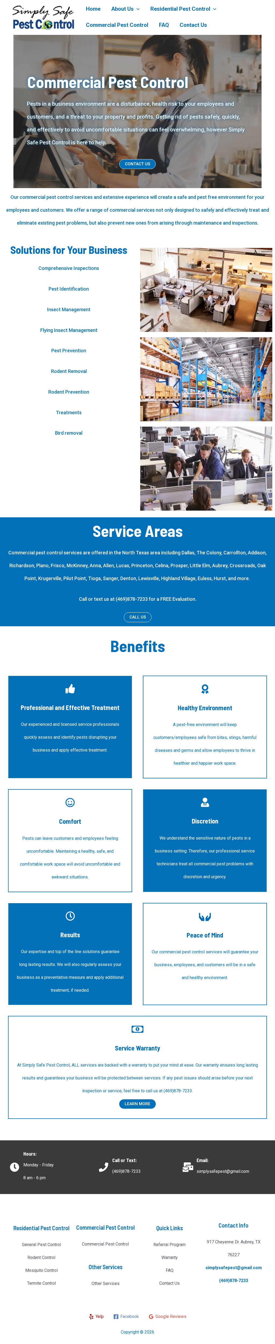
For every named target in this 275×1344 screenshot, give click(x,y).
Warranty (169, 1257)
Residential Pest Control (180, 9)
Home (93, 9)
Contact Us (193, 25)
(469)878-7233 (233, 1280)
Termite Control (41, 1283)
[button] (137, 164)
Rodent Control (41, 1257)
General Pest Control (41, 1244)
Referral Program (169, 1244)
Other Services (106, 1283)
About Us (122, 9)
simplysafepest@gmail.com (233, 1267)
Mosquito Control (41, 1270)
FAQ (164, 25)
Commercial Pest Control (117, 25)
